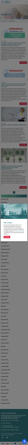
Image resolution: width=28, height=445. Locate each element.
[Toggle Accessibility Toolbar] (24, 441)
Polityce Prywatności (19, 231)
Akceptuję (7, 237)
